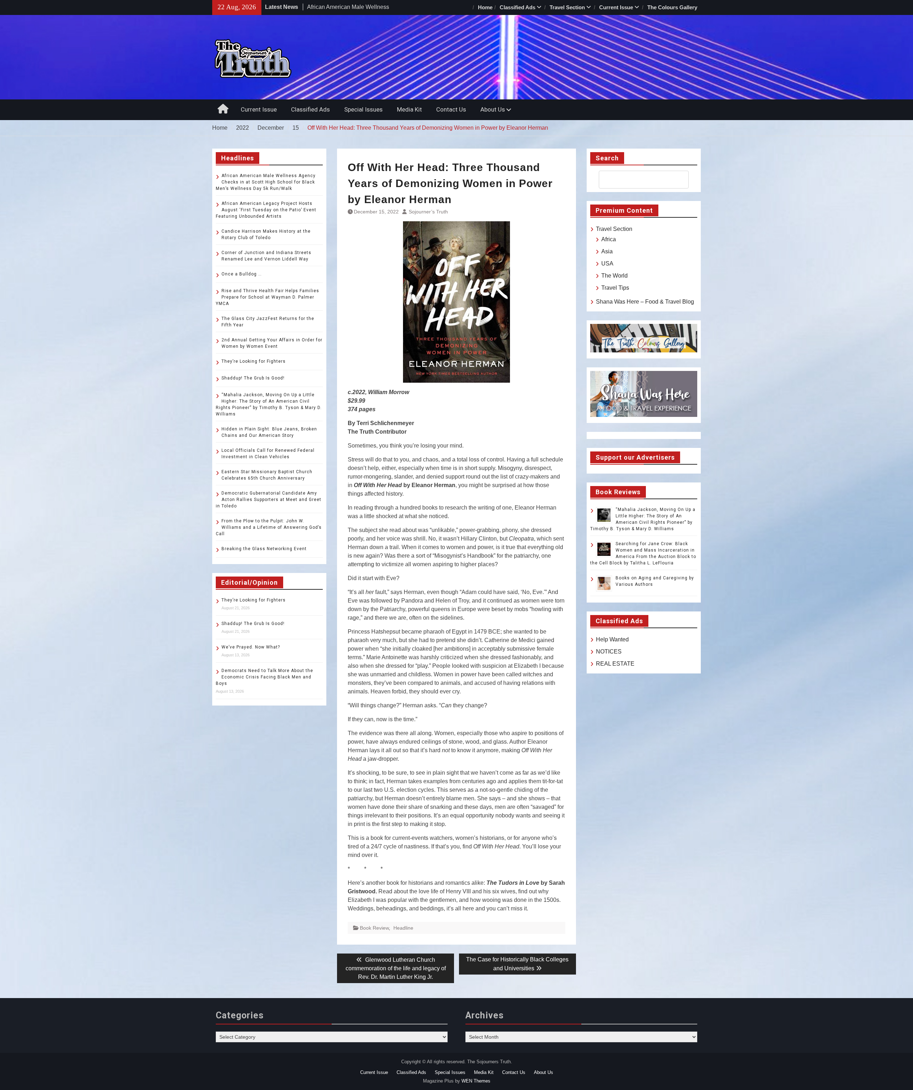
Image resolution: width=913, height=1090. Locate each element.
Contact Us (451, 109)
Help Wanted (612, 639)
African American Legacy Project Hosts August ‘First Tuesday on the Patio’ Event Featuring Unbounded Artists (266, 210)
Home (485, 7)
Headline (403, 928)
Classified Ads (517, 7)
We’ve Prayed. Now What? (250, 647)
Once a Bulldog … (241, 274)
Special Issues (363, 109)
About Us (492, 109)
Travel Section (567, 7)
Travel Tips (615, 288)
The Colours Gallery (672, 7)
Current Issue (616, 7)
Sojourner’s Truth (428, 212)
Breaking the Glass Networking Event (264, 548)
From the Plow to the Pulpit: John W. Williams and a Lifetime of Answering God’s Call (269, 527)
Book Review (374, 928)
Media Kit (409, 109)
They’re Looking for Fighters (253, 361)
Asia (607, 251)
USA (607, 263)
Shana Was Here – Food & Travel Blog (645, 302)
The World (614, 276)
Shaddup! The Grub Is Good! (253, 378)
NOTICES (609, 652)
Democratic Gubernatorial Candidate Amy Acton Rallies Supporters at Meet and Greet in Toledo (268, 499)
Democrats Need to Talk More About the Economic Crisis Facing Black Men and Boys (264, 677)
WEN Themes (475, 1081)
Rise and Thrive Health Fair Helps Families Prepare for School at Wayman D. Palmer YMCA (267, 297)
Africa (608, 239)
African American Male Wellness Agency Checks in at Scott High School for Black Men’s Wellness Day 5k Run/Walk (266, 182)
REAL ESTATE (615, 664)
